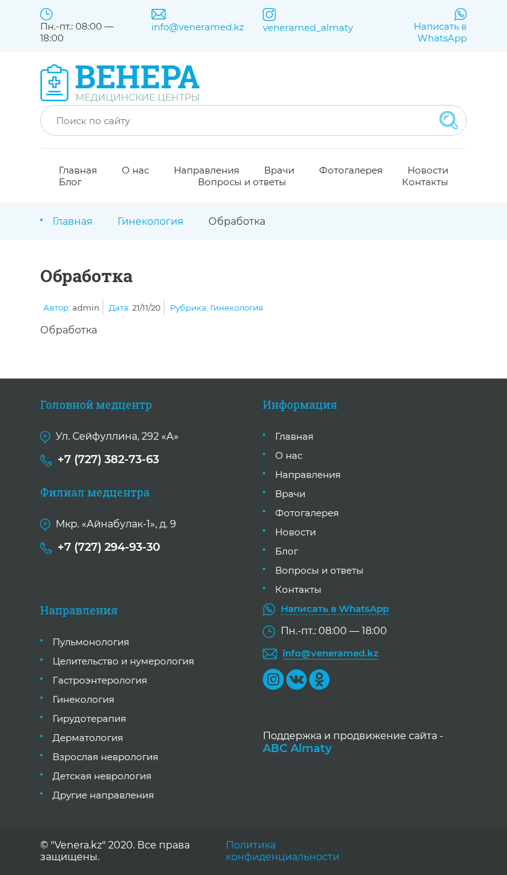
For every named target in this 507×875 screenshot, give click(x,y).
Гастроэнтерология (100, 680)
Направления (308, 474)
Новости (295, 532)
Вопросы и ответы (242, 182)
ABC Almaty (297, 748)
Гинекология (150, 221)
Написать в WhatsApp (440, 32)
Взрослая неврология (105, 757)
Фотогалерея (351, 170)
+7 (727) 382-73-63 (108, 459)
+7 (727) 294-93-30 (109, 547)
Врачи (290, 494)
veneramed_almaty (308, 27)
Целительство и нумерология (123, 661)
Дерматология (88, 737)
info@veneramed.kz (197, 27)
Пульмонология (91, 642)
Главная (73, 221)
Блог (70, 182)
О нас (135, 170)
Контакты (425, 182)
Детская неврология (102, 776)
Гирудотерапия (89, 718)
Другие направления (103, 795)
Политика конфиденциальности (282, 851)
